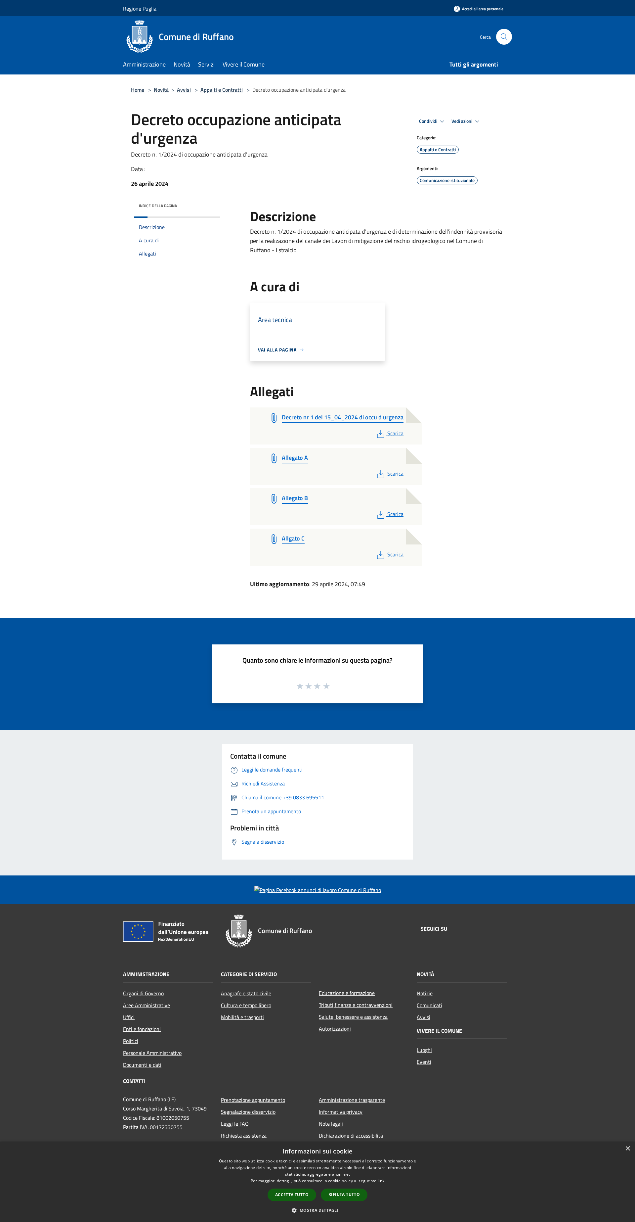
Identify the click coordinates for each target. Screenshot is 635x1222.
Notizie (425, 993)
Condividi (428, 121)
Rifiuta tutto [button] (344, 1194)
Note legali (331, 1124)
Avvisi (184, 90)
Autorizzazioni (335, 1029)
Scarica (395, 433)
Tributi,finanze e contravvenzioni (356, 1005)
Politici (130, 1041)
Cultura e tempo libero (246, 1005)
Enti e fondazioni (142, 1029)
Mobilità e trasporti (242, 1017)
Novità (161, 90)
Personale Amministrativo (152, 1053)
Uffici (129, 1017)
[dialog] (317, 1182)
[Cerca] (504, 37)
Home (137, 90)
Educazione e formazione (347, 993)
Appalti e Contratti (221, 90)
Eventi (424, 1062)
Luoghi (424, 1050)
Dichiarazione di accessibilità (351, 1136)
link (381, 1181)
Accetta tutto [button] (292, 1195)
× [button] (627, 1148)
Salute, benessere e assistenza (353, 1017)
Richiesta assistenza (244, 1136)
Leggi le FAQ (235, 1124)
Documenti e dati (142, 1065)
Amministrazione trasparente (352, 1100)
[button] (317, 1210)
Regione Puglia (139, 9)
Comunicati (429, 1005)
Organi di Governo (143, 993)
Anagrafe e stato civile (246, 993)
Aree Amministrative (146, 1005)
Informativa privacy (340, 1112)
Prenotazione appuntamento (253, 1100)
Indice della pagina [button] (158, 206)
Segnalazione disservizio (248, 1112)
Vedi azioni (462, 121)
